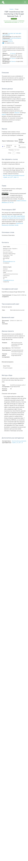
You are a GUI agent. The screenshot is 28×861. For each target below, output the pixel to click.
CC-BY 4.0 (10, 41)
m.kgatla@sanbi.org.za (8, 280)
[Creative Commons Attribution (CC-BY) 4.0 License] (5, 194)
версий (4, 114)
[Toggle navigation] (25, 2)
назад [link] (9, 152)
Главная (11, 9)
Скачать (13, 53)
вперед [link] (18, 152)
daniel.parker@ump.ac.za (9, 261)
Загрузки (16, 112)
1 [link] (13, 152)
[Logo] (3, 2)
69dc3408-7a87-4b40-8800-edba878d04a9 (13, 216)
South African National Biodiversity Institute (13, 218)
